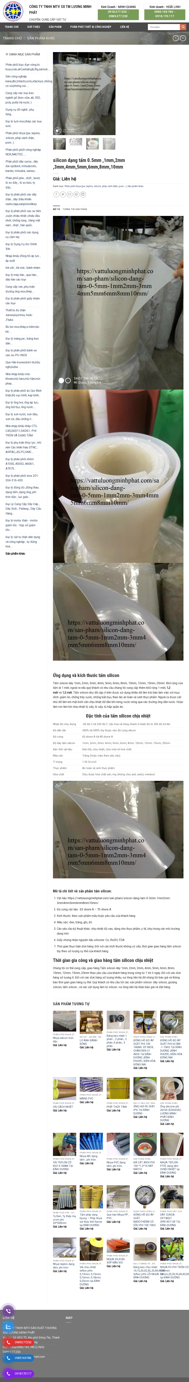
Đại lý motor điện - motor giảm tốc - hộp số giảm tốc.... (22, 525)
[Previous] (59, 93)
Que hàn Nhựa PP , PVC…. (118, 1216)
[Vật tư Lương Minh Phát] (13, 11)
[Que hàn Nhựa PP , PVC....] (118, 1196)
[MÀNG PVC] (91, 1084)
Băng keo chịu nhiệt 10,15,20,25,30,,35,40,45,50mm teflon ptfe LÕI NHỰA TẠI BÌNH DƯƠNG (151, 1272)
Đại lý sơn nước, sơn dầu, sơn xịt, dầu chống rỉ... (22, 417)
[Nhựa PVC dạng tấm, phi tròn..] (118, 1144)
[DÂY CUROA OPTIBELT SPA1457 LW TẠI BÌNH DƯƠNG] (171, 1196)
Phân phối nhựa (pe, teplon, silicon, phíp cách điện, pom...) (23, 137)
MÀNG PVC (86, 1098)
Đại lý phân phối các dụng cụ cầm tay (22, 235)
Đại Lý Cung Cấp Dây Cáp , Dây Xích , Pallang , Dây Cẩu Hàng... (23, 508)
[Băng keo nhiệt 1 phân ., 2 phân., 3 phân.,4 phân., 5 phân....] (118, 1020)
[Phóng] (57, 130)
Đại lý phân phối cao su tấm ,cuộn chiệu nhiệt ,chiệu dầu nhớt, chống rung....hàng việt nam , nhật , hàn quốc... (23, 218)
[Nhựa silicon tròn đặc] (64, 1021)
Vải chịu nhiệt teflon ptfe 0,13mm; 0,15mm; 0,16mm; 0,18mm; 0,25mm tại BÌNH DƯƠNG (91, 1276)
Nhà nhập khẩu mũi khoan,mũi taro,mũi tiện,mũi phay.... (23, 378)
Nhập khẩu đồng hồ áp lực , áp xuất (23, 258)
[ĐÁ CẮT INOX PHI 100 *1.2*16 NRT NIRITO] (145, 1144)
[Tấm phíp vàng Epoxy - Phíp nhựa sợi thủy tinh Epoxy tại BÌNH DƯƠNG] (91, 1196)
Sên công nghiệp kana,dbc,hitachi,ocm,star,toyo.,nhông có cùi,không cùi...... (29, 81)
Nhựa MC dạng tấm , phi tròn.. (88, 1158)
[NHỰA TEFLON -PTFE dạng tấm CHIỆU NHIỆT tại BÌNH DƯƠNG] (171, 1144)
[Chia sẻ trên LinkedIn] (83, 194)
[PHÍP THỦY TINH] (118, 1088)
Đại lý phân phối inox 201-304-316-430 (22, 478)
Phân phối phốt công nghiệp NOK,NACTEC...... (23, 152)
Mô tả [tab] (56, 209)
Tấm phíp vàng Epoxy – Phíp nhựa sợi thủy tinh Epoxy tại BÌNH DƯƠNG (91, 1220)
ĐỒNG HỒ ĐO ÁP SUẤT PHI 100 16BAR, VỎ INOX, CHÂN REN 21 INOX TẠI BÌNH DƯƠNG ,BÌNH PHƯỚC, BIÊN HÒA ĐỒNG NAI (144, 1052)
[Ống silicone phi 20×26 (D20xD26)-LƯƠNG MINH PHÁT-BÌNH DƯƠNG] (171, 1088)
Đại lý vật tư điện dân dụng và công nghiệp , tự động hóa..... (23, 541)
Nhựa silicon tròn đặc (63, 1039)
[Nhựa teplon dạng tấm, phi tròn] (64, 1248)
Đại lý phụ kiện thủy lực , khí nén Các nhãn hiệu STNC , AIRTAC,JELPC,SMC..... (23, 447)
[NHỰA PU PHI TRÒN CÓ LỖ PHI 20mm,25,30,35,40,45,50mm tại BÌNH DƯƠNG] (171, 1249)
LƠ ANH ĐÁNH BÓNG (88, 1042)
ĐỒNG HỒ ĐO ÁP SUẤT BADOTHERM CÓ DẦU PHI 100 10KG (144, 1220)
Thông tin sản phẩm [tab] (75, 209)
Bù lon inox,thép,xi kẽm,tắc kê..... (22, 329)
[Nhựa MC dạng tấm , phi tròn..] (91, 1141)
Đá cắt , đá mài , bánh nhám (23, 267)
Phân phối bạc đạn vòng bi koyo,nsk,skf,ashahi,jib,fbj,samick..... (28, 67)
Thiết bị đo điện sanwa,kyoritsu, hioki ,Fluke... (19, 315)
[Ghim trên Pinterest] (76, 194)
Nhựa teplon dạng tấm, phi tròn (63, 1266)
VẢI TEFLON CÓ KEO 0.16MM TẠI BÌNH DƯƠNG (63, 1166)
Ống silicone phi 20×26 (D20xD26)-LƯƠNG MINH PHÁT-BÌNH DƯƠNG (171, 1113)
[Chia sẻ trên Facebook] (56, 194)
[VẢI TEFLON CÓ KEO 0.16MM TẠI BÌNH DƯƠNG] (64, 1144)
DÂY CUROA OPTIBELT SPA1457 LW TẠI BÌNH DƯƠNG (170, 1220)
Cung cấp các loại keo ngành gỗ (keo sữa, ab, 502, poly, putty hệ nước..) (23, 97)
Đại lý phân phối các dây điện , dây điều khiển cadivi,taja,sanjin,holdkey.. (22, 199)
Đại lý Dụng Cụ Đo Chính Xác (21, 246)
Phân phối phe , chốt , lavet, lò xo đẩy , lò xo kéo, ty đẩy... (23, 182)
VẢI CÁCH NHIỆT (63, 1106)
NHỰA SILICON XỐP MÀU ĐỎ (116, 1261)
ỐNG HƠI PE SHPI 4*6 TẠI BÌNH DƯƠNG (144, 1110)
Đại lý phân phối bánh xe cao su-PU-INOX (21, 353)
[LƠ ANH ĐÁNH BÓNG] (91, 1022)
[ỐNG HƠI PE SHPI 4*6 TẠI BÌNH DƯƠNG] (145, 1088)
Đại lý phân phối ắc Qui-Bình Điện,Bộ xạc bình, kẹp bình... (24, 393)
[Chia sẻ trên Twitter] (63, 194)
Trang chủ (12, 27)
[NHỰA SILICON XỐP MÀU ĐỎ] (118, 1245)
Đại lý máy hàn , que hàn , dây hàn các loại (21, 277)
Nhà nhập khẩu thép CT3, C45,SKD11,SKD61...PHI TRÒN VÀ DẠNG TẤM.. (21, 430)
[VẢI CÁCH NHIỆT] (64, 1088)
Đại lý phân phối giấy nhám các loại (23, 301)
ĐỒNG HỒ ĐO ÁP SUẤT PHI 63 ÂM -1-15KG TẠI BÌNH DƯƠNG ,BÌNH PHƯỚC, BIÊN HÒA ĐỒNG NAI (171, 1049)
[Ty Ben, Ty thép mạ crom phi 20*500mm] (64, 1197)
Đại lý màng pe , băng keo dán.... (22, 341)
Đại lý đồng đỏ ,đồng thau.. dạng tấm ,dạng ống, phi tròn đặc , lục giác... (23, 492)
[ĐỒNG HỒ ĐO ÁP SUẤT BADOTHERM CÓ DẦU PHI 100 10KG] (145, 1196)
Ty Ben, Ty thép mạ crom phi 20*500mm (64, 1220)
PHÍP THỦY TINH (117, 1106)
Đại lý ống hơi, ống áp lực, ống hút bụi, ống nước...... (22, 405)
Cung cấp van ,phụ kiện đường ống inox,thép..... (20, 289)
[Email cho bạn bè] (70, 194)
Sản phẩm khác (41, 38)
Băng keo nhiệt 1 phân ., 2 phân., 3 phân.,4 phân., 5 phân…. (117, 1041)
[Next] (109, 93)
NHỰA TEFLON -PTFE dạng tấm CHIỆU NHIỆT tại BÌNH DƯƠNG (170, 1167)
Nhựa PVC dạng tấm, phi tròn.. (116, 1164)
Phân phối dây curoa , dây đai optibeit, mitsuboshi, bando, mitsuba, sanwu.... (22, 166)
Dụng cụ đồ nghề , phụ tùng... (20, 112)
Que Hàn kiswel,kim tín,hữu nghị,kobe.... (23, 365)
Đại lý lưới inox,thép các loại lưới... (24, 124)
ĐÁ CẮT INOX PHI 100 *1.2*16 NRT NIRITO (144, 1166)
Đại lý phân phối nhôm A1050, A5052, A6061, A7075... (20, 463)
